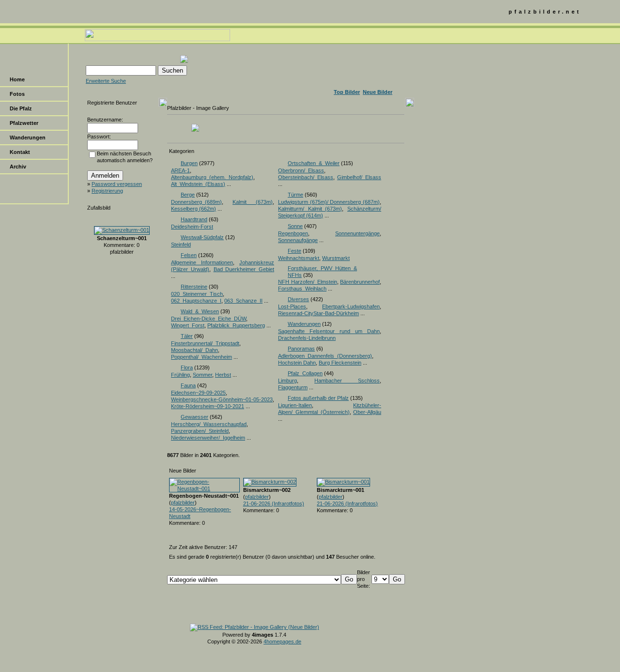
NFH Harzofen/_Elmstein (307, 282)
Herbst (223, 375)
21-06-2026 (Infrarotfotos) (273, 503)
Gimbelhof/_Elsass (359, 177)
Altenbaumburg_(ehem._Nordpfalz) (212, 177)
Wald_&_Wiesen (200, 311)
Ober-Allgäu (367, 412)
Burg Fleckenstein (340, 363)
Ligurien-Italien (295, 405)
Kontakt (20, 152)
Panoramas (301, 348)
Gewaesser (194, 417)
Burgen (189, 163)
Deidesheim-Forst (192, 226)
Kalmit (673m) (252, 202)
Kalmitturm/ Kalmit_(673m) (310, 209)
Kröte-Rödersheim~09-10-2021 (207, 406)
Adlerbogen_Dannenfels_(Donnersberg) (325, 356)
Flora (187, 367)
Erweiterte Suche (106, 81)
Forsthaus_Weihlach (302, 288)
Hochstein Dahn (297, 363)
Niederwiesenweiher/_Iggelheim (208, 438)
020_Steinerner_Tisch (197, 294)
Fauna (188, 385)
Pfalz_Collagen (305, 373)
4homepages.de (282, 641)
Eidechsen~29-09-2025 (198, 393)
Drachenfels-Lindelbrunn (307, 338)
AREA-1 (180, 170)
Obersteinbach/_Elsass (305, 177)
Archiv (18, 166)
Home (17, 79)
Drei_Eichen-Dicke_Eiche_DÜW (208, 318)
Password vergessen (117, 184)
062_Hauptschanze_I (196, 301)
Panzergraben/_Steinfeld (200, 431)
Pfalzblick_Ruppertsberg (236, 325)
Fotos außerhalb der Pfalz (318, 398)
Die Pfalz (21, 108)
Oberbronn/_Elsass (301, 170)
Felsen (189, 255)
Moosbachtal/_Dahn (194, 350)
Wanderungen (28, 137)
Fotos (17, 94)
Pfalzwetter (24, 123)
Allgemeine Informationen (202, 262)
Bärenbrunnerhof (360, 282)
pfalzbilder (183, 502)
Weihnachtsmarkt (298, 258)
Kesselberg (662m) (193, 209)
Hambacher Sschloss (347, 380)
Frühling (180, 375)
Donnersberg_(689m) (196, 202)
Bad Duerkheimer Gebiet (244, 269)
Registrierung (107, 191)
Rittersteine (194, 287)
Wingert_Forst (187, 325)
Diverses (298, 299)
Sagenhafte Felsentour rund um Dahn (329, 331)
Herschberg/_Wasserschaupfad (209, 424)
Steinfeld (181, 244)
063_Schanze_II (243, 301)
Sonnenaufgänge (298, 240)
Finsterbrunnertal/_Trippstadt (205, 343)
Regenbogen (293, 233)
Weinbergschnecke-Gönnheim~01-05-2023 (222, 399)
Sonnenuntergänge (357, 233)
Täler (187, 336)
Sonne (295, 226)
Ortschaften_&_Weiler (314, 163)
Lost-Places (292, 306)
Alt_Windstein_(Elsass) (198, 184)
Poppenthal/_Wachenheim (201, 357)
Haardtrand (194, 219)
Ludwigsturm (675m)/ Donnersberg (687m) (329, 202)
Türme (295, 195)
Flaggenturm (293, 387)
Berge (188, 195)
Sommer (202, 375)
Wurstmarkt (336, 258)
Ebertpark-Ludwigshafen (351, 306)
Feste (294, 251)
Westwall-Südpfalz (202, 237)
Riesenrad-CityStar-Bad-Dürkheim (318, 313)
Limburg (287, 380)
